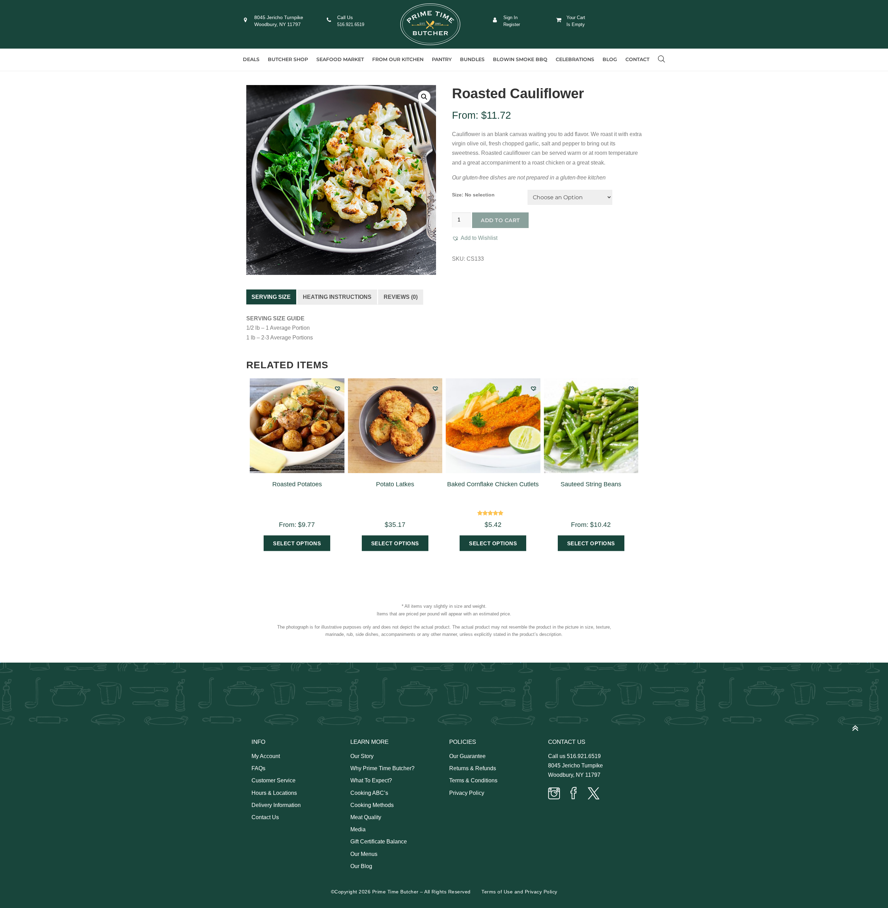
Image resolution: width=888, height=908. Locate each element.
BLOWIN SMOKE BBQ (520, 59)
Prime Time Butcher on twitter (593, 794)
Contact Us (265, 817)
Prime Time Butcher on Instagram (554, 794)
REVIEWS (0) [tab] (401, 297)
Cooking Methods (372, 805)
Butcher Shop (288, 59)
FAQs (258, 768)
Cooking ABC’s (369, 793)
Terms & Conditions (473, 780)
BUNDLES (472, 59)
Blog (610, 59)
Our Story (362, 756)
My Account (265, 756)
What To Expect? (371, 780)
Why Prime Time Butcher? (382, 768)
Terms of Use (497, 891)
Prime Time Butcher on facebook (573, 794)
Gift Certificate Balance (378, 841)
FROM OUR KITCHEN (398, 59)
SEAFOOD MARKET (340, 59)
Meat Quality (365, 817)
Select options (297, 543)
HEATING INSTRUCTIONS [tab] (337, 297)
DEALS (251, 59)
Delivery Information (276, 805)
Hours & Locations (274, 793)
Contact (637, 59)
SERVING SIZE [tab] (271, 297)
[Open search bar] (661, 59)
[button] (424, 97)
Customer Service (273, 780)
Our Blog (361, 866)
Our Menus (363, 854)
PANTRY (442, 59)
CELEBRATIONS (575, 59)
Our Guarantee (467, 756)
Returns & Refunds (472, 768)
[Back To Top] (858, 725)
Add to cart (500, 220)
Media (358, 829)
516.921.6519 (350, 24)
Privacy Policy (466, 793)
